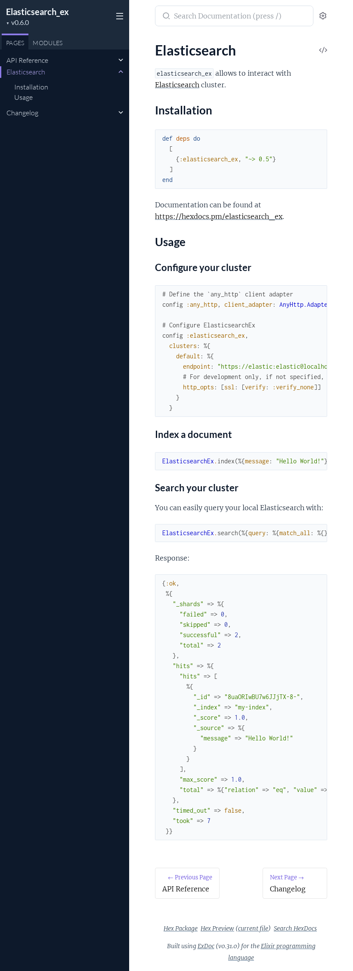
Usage (23, 97)
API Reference (27, 60)
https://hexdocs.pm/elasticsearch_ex (218, 216)
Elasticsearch (25, 72)
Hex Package (181, 928)
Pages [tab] (15, 42)
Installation (31, 87)
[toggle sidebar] (118, 17)
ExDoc (206, 946)
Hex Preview (217, 928)
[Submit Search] (165, 17)
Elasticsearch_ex (37, 11)
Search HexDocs (295, 928)
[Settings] (323, 16)
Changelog (22, 112)
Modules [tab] (47, 42)
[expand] (121, 60)
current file (253, 928)
